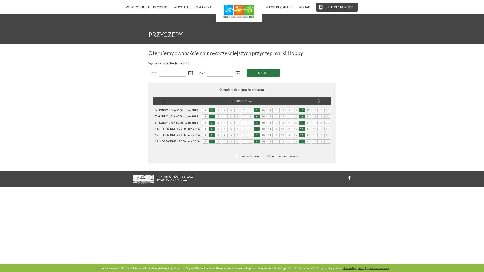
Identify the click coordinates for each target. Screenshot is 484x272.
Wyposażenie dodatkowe (193, 7)
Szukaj (263, 72)
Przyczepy (160, 7)
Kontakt (305, 7)
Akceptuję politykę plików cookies (366, 268)
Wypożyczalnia (137, 7)
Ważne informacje (279, 7)
